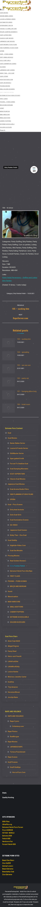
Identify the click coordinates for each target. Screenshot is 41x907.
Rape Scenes (12, 757)
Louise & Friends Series (19, 448)
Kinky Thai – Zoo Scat (18, 535)
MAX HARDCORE (14, 602)
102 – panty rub (23, 378)
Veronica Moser (14, 692)
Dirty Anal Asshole (17, 510)
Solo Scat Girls (15, 515)
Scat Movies (12, 438)
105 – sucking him (24, 339)
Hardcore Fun (7, 841)
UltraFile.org (7, 824)
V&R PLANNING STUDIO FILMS (21, 494)
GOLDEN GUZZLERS (17, 622)
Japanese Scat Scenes (18, 530)
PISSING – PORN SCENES (17, 581)
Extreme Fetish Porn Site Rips (21, 571)
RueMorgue (14, 736)
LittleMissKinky (13, 666)
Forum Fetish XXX (9, 844)
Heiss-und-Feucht (14, 656)
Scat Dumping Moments (19, 469)
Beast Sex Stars (8, 860)
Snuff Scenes (13, 762)
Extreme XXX (7, 836)
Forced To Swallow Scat (19, 464)
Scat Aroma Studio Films (19, 489)
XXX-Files (6, 821)
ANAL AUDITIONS (16, 607)
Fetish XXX (6, 839)
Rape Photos (12, 731)
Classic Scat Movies (17, 479)
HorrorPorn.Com (18, 772)
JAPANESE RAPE (16, 747)
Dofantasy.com (18, 726)
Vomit (10, 591)
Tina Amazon (13, 687)
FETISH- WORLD (8, 833)
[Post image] (8, 342)
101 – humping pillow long (26, 391)
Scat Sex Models (16, 550)
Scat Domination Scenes (19, 520)
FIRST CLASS (15, 576)
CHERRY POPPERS (17, 612)
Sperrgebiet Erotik (17, 458)
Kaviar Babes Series (17, 443)
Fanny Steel (12, 651)
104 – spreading (23, 352)
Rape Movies (12, 742)
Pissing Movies (13, 556)
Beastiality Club (8, 872)
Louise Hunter (13, 672)
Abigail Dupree (13, 646)
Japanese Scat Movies (16, 484)
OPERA (12, 499)
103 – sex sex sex (24, 365)
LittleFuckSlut (13, 661)
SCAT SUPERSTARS (17, 474)
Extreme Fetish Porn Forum (12, 827)
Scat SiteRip (12, 540)
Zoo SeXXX (6, 863)
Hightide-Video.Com (18, 545)
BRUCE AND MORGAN (18, 586)
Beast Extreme (7, 869)
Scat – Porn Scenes (15, 504)
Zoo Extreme (7, 874)
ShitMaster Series (17, 453)
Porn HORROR (7, 830)
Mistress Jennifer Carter (17, 677)
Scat (9, 433)
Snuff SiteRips (15, 767)
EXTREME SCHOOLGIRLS (19, 617)
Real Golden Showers (18, 561)
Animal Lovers (7, 866)
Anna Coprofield (14, 641)
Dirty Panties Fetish (10, 167)
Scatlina (11, 682)
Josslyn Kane (13, 697)
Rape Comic (14, 721)
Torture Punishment (17, 752)
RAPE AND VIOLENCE (15, 716)
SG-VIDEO (14, 525)
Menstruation (13, 596)
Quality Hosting (8, 797)
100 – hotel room (23, 404)
